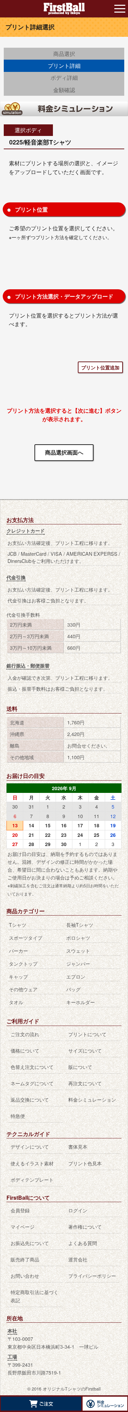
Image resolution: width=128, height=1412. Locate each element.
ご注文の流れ (25, 1034)
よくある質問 (82, 1242)
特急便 (18, 1115)
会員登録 (20, 1210)
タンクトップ (23, 963)
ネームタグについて (32, 1083)
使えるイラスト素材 (32, 1163)
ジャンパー (78, 963)
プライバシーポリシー (92, 1275)
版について (80, 1066)
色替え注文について (32, 1066)
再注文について (85, 1083)
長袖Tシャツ (79, 924)
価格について (25, 1050)
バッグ (73, 989)
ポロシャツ (78, 937)
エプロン (75, 976)
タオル (16, 1002)
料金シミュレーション (92, 1099)
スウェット (78, 950)
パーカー (18, 950)
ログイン (77, 1210)
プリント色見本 (85, 1163)
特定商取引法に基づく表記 (34, 1295)
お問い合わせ (25, 1275)
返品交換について (30, 1099)
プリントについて (87, 1034)
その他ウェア (23, 989)
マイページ (22, 1226)
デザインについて (30, 1146)
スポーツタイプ (25, 937)
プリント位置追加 (100, 367)
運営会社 (77, 1259)
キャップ (18, 976)
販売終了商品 (25, 1259)
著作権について (85, 1226)
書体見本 (77, 1146)
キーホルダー (80, 1002)
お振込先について (30, 1242)
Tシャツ (17, 924)
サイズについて (85, 1050)
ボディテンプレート (32, 1179)
